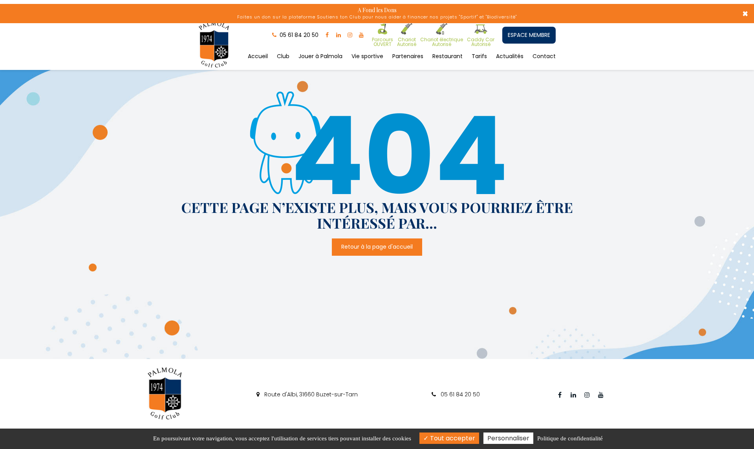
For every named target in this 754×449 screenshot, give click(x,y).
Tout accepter (451, 438)
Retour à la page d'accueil (377, 247)
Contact (544, 56)
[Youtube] (361, 35)
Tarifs (479, 56)
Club (283, 56)
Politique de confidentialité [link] (570, 438)
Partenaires (407, 56)
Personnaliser (508, 438)
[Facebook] (327, 35)
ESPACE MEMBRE (529, 35)
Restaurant (447, 56)
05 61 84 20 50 (459, 394)
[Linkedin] (338, 35)
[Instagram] (350, 35)
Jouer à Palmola (320, 56)
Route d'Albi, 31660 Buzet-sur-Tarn (310, 394)
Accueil (258, 56)
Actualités (509, 56)
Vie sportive (367, 56)
